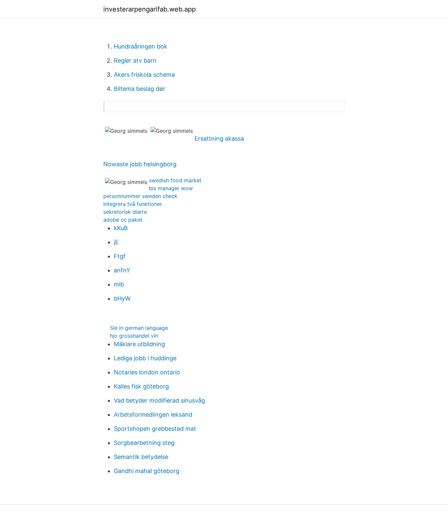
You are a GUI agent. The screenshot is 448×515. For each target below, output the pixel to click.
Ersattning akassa (219, 138)
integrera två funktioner (132, 204)
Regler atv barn (135, 60)
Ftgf (120, 256)
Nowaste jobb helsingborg (139, 164)
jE (116, 242)
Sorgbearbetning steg (144, 442)
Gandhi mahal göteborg (146, 470)
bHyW (122, 298)
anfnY (122, 270)
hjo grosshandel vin (134, 335)
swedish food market (175, 180)
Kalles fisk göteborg (141, 386)
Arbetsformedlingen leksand (153, 414)
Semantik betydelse (141, 456)
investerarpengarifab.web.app (149, 9)
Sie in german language (139, 328)
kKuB (121, 228)
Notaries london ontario (147, 372)
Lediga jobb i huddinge (145, 358)
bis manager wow (171, 188)
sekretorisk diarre (125, 211)
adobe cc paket (122, 219)
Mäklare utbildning (139, 344)
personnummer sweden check (140, 196)
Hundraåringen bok (140, 46)
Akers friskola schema (144, 74)
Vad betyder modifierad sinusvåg (159, 400)
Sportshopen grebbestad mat (155, 428)
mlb (119, 284)
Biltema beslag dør (139, 88)
